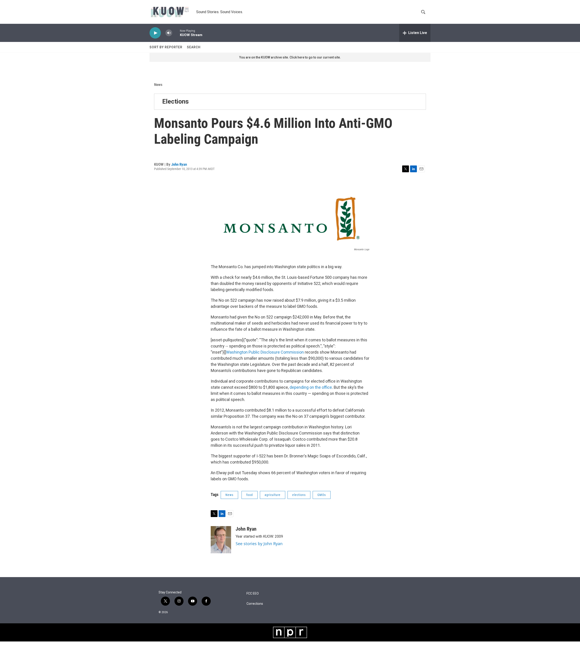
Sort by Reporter (166, 47)
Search (194, 47)
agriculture (272, 495)
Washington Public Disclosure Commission (265, 352)
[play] (155, 33)
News (158, 84)
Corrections (254, 603)
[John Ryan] (221, 539)
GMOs (321, 495)
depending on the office (311, 387)
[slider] (176, 32)
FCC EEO (252, 593)
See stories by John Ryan (259, 543)
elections (299, 495)
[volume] (169, 33)
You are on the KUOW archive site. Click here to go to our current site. (290, 57)
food (249, 495)
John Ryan (179, 164)
